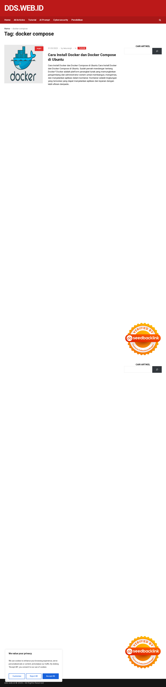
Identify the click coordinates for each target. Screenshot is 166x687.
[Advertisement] (143, 105)
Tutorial (82, 48)
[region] (33, 665)
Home (7, 28)
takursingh (67, 48)
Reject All (34, 676)
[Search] (157, 51)
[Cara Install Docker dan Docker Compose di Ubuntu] (23, 64)
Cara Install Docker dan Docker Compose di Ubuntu (82, 57)
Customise (17, 676)
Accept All (50, 676)
